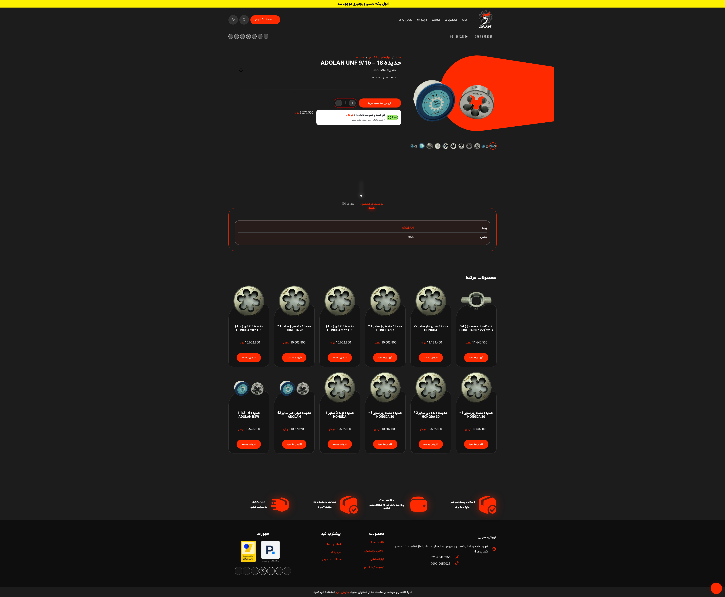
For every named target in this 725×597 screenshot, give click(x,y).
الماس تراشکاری (374, 551)
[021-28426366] (454, 557)
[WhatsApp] (260, 36)
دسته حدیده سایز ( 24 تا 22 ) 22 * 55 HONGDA (476, 328)
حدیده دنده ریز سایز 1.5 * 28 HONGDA (248, 328)
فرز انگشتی (377, 559)
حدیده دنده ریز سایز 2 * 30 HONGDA (430, 415)
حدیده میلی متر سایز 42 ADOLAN (294, 415)
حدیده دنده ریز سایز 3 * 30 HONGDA (385, 415)
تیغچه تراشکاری (374, 567)
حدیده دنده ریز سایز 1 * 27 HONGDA (385, 328)
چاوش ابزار (342, 592)
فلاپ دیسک (376, 542)
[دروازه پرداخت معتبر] (248, 561)
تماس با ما (334, 544)
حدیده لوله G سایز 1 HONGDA (340, 415)
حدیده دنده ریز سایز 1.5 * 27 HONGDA (339, 328)
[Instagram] (266, 36)
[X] (248, 36)
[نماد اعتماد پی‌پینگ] (270, 562)
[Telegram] (230, 36)
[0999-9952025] (454, 564)
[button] (416, 61)
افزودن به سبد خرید (379, 103)
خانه (398, 57)
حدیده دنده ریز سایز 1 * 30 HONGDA (476, 415)
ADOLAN (379, 70)
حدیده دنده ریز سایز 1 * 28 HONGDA (294, 328)
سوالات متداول (331, 559)
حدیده (360, 57)
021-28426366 (440, 557)
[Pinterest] (254, 36)
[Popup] (244, 20)
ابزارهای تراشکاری (379, 57)
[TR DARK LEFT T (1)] (485, 19)
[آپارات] (236, 36)
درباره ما (336, 552)
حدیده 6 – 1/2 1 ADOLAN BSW (249, 415)
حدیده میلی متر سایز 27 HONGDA (431, 328)
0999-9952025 (440, 564)
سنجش (231, 70)
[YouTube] (242, 36)
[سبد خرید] (233, 20)
